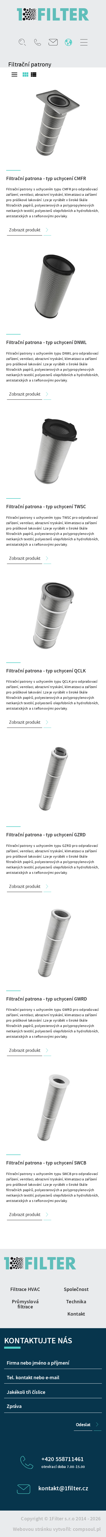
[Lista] (33, 74)
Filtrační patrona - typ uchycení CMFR (46, 178)
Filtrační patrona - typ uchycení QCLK (46, 671)
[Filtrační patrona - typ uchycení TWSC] (53, 450)
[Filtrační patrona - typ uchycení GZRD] (53, 778)
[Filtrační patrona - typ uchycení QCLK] (53, 614)
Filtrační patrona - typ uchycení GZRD (46, 834)
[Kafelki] (25, 75)
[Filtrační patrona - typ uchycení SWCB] (53, 1106)
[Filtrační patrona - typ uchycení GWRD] (53, 942)
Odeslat (83, 1425)
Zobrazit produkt (24, 230)
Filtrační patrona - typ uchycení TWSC (46, 506)
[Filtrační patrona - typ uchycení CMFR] (53, 122)
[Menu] (14, 74)
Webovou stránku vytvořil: (57, 1529)
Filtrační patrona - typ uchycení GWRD (46, 999)
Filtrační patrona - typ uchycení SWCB (46, 1163)
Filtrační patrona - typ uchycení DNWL (46, 342)
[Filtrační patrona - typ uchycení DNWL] (53, 286)
